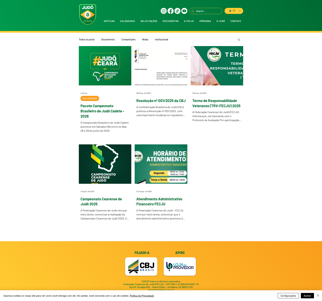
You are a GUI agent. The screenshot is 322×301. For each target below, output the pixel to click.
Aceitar (307, 295)
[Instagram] (164, 11)
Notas (145, 39)
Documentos (108, 39)
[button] (149, 21)
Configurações (288, 295)
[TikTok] (177, 11)
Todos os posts (87, 39)
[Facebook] (171, 11)
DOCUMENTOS (90, 98)
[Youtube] (184, 11)
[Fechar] (318, 295)
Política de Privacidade (142, 295)
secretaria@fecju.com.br (161, 289)
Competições (128, 39)
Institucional (161, 39)
